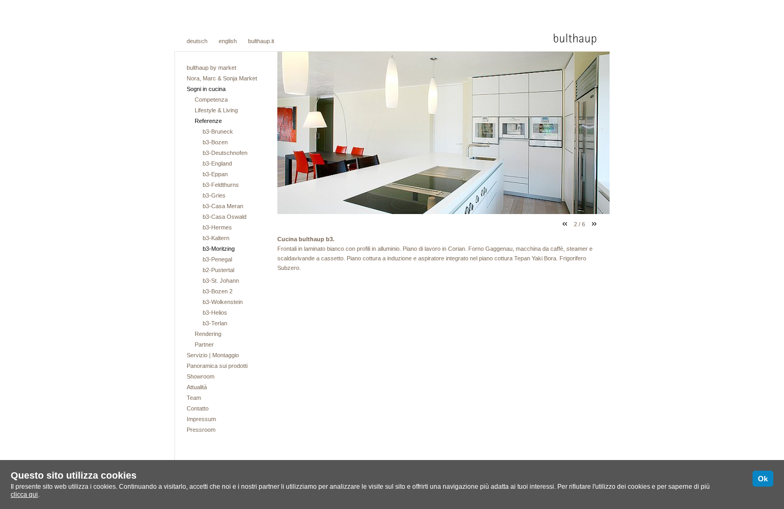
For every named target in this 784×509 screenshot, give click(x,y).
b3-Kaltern (216, 238)
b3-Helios (215, 312)
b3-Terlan (215, 323)
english (228, 41)
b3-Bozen (215, 142)
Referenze (208, 121)
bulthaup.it (261, 41)
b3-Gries (214, 195)
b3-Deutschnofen (225, 153)
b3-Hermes (217, 227)
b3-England (217, 163)
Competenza (211, 99)
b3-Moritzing (219, 248)
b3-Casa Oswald (224, 217)
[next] (594, 224)
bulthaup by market (211, 67)
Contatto (198, 408)
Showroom (200, 376)
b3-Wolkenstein (223, 302)
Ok (763, 478)
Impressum (201, 419)
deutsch (197, 41)
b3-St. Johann (221, 280)
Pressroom (201, 429)
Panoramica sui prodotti (217, 366)
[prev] (565, 224)
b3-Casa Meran (223, 206)
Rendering (208, 334)
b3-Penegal (217, 259)
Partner (204, 344)
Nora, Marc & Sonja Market (222, 78)
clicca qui (24, 494)
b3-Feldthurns (221, 185)
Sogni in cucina (206, 89)
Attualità (197, 387)
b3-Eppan (215, 174)
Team (194, 398)
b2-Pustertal (218, 270)
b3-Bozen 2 (218, 291)
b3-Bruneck (218, 131)
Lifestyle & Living (216, 110)
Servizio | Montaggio (213, 355)
